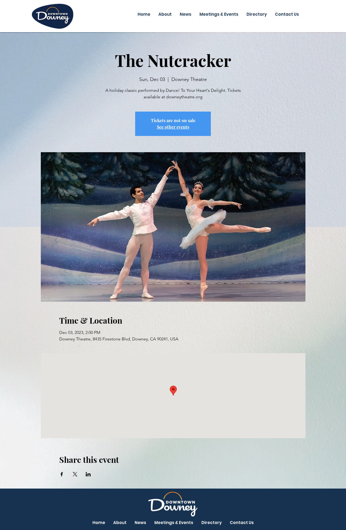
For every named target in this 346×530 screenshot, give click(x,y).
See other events (173, 127)
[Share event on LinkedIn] (88, 474)
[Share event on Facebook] (61, 474)
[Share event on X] (75, 474)
